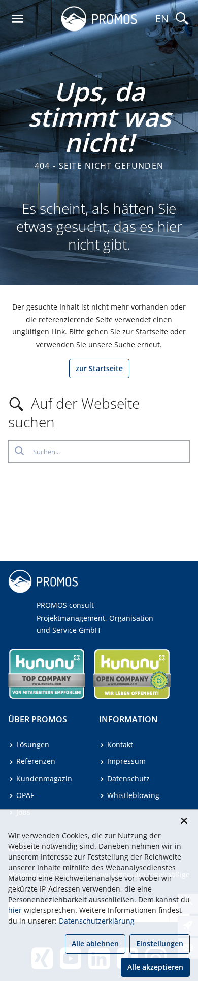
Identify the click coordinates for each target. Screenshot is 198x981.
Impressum (126, 761)
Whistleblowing (133, 795)
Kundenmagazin (44, 778)
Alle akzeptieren (155, 967)
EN (162, 18)
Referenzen (35, 761)
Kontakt (120, 744)
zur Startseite (99, 368)
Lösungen (32, 744)
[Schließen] (184, 821)
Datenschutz (128, 778)
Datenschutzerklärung (97, 921)
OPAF (25, 795)
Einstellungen (159, 943)
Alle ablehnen (95, 943)
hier (15, 910)
